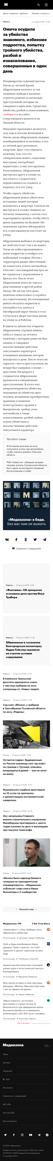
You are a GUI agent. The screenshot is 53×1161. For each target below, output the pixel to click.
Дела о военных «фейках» (15, 13)
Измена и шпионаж (41, 13)
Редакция (7, 1070)
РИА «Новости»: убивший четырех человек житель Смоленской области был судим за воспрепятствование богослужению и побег (27, 466)
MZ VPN (7, 1104)
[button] (46, 5)
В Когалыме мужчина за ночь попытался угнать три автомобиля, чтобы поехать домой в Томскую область (25, 450)
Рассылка (8, 1087)
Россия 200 (9, 1112)
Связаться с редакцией (28, 548)
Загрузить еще (26, 909)
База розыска (10, 1120)
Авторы (6, 1062)
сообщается (10, 114)
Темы (5, 1054)
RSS (7, 1079)
